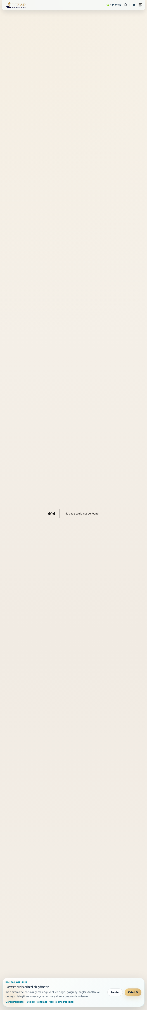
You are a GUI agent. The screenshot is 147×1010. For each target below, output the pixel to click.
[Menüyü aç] (140, 5)
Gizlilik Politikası (37, 1001)
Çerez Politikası (15, 1001)
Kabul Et (133, 992)
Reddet (115, 992)
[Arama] (126, 5)
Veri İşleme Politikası (61, 1001)
